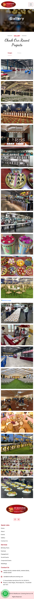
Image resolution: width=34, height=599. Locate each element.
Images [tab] (10, 53)
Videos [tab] (19, 53)
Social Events (5, 557)
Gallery (3, 537)
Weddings (4, 563)
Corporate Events (6, 560)
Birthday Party (5, 548)
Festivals (3, 551)
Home (12, 23)
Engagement (4, 554)
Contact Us (4, 541)
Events (3, 534)
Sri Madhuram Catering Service (21, 593)
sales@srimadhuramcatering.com (13, 576)
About (3, 531)
